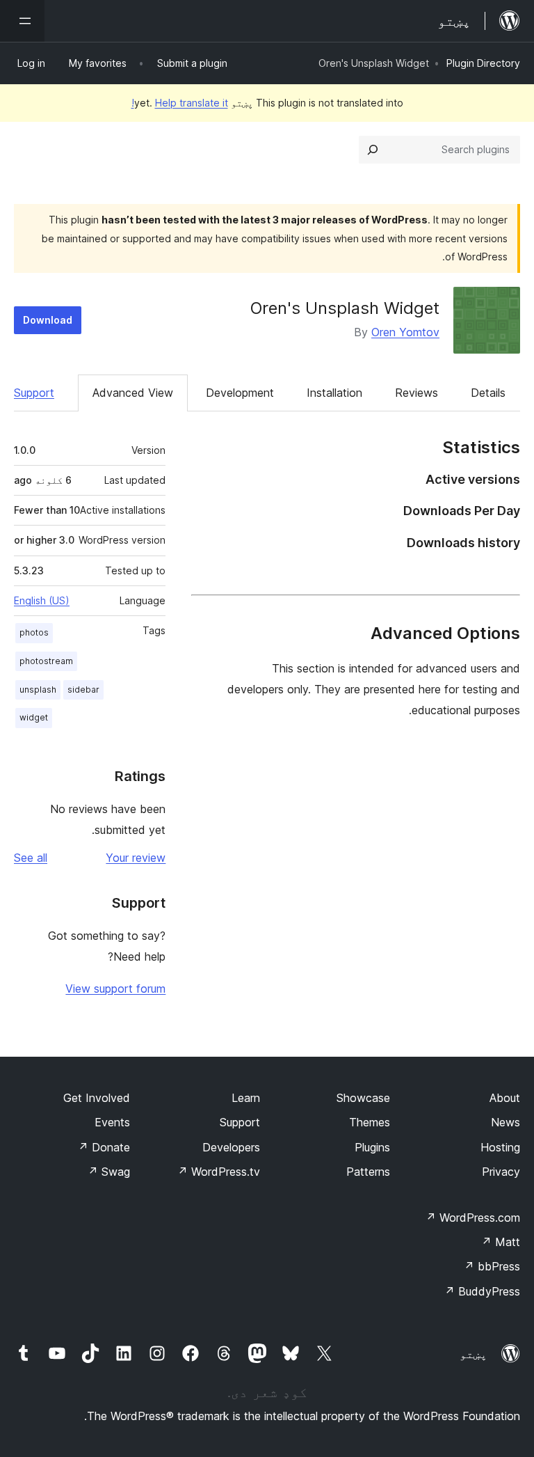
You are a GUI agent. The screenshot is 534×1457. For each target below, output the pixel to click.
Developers (231, 1147)
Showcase (363, 1098)
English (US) (42, 600)
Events (112, 1122)
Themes (369, 1122)
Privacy (501, 1172)
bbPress (492, 1266)
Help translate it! (179, 103)
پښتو (473, 1354)
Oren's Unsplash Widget (344, 308)
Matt (500, 1242)
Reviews (416, 393)
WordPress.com (473, 1217)
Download (47, 320)
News (505, 1122)
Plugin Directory (483, 63)
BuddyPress (482, 1291)
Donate (104, 1147)
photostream (46, 661)
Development (240, 393)
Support (34, 393)
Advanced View (132, 393)
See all (30, 858)
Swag (109, 1172)
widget (33, 717)
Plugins (372, 1147)
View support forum (115, 988)
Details (488, 393)
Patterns (368, 1172)
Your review (135, 858)
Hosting (500, 1147)
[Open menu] (22, 21)
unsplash (37, 689)
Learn (246, 1098)
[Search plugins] (373, 150)
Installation (334, 393)
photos (34, 632)
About (505, 1098)
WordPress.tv (218, 1172)
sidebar (83, 689)
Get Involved (96, 1098)
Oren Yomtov (405, 332)
